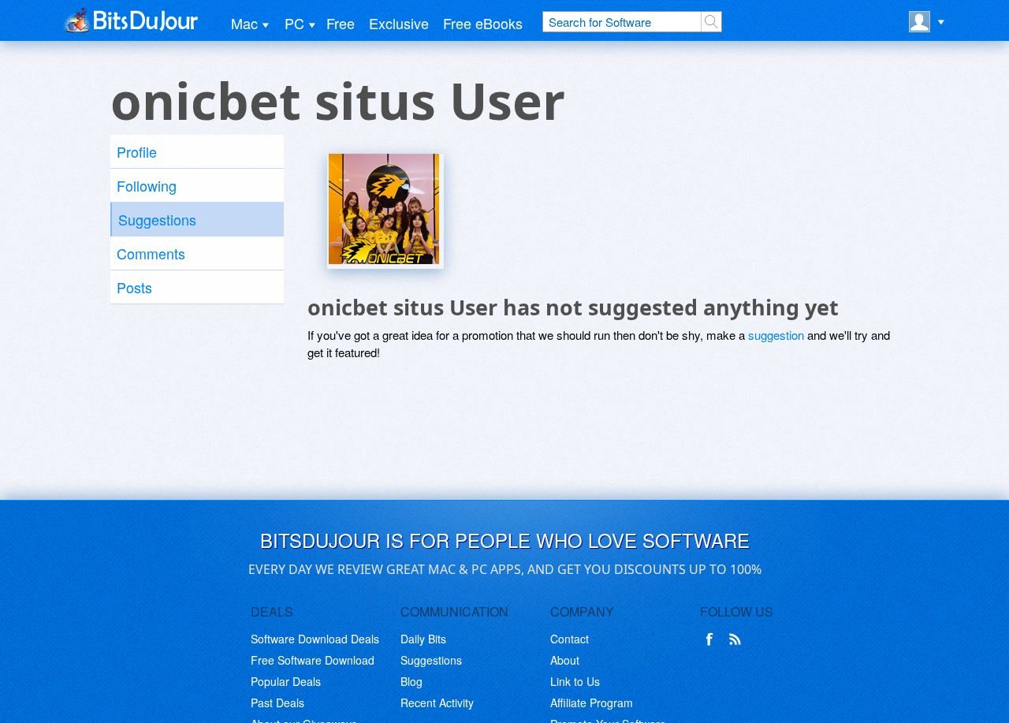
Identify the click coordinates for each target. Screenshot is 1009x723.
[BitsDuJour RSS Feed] (737, 639)
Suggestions (157, 219)
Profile (137, 151)
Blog (411, 681)
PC (294, 23)
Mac (244, 23)
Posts (134, 287)
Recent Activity (437, 702)
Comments (151, 253)
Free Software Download (312, 660)
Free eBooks (483, 23)
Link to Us (575, 681)
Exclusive (399, 23)
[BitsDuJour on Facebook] (712, 639)
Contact (569, 639)
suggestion (776, 334)
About (564, 660)
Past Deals (277, 702)
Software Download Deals (315, 639)
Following (147, 185)
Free (340, 23)
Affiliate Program (591, 702)
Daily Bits (423, 639)
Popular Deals (286, 681)
